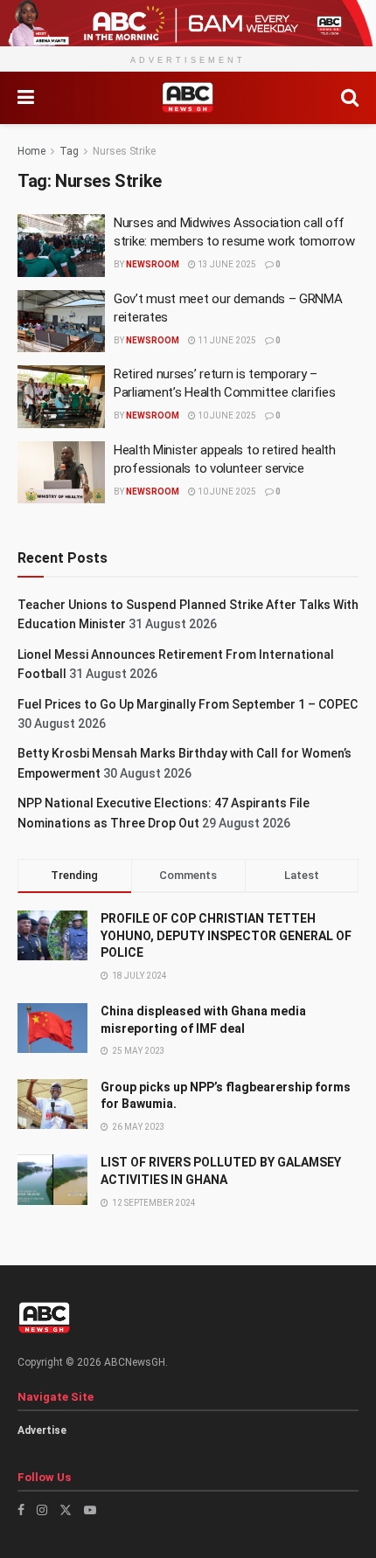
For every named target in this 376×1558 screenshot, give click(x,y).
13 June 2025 (226, 264)
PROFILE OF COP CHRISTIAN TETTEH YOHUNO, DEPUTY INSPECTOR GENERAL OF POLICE (226, 935)
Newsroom (152, 264)
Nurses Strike (124, 151)
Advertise (41, 1430)
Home (31, 151)
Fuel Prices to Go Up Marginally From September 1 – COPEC (187, 704)
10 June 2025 (226, 415)
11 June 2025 (226, 340)
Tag (69, 151)
